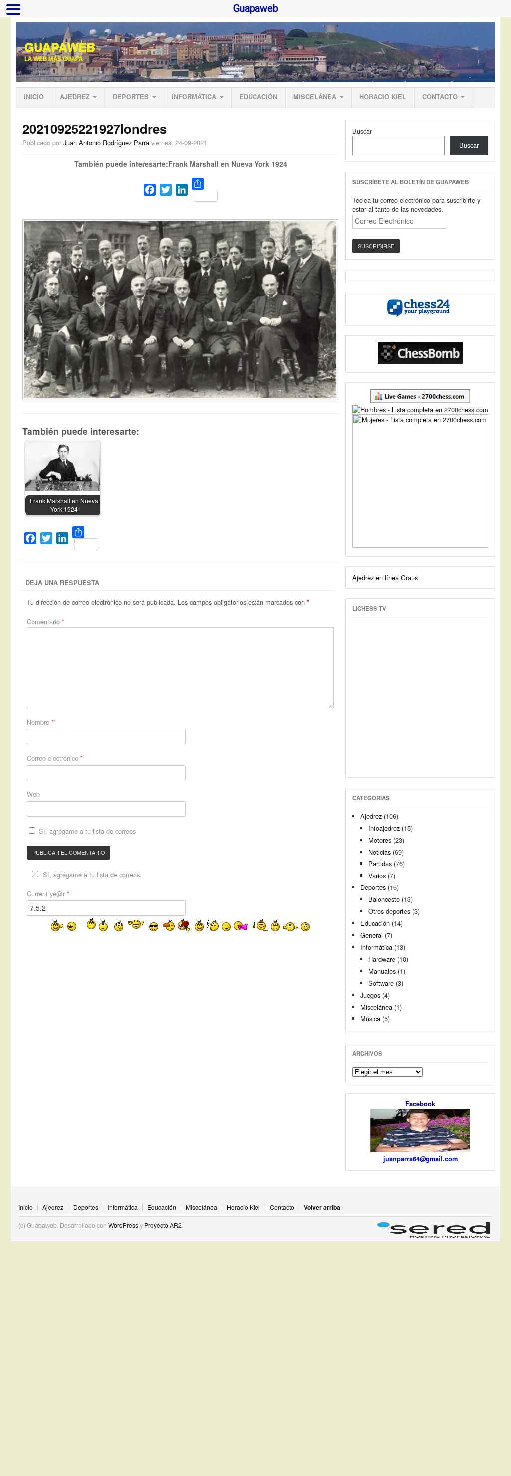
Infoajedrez (384, 828)
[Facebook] (150, 190)
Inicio (34, 96)
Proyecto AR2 (163, 1225)
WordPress (123, 1225)
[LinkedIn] (182, 190)
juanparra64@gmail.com (420, 1158)
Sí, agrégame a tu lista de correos (86, 831)
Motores (379, 840)
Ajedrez (75, 96)
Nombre (40, 722)
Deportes (131, 96)
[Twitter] (166, 190)
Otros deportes (389, 911)
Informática (194, 96)
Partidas (380, 863)
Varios (377, 875)
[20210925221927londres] (180, 395)
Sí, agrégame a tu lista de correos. (92, 874)
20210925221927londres (94, 128)
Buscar (362, 131)
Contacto (440, 96)
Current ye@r (48, 893)
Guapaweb (59, 47)
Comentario (45, 621)
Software (381, 983)
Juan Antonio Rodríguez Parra (106, 142)
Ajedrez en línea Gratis (385, 577)
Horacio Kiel (382, 96)
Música (370, 1018)
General (371, 935)
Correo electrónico (55, 758)
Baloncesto (384, 899)
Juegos (370, 995)
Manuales (382, 971)
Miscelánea (314, 96)
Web (33, 794)
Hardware (381, 959)
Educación (258, 96)
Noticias (379, 852)
